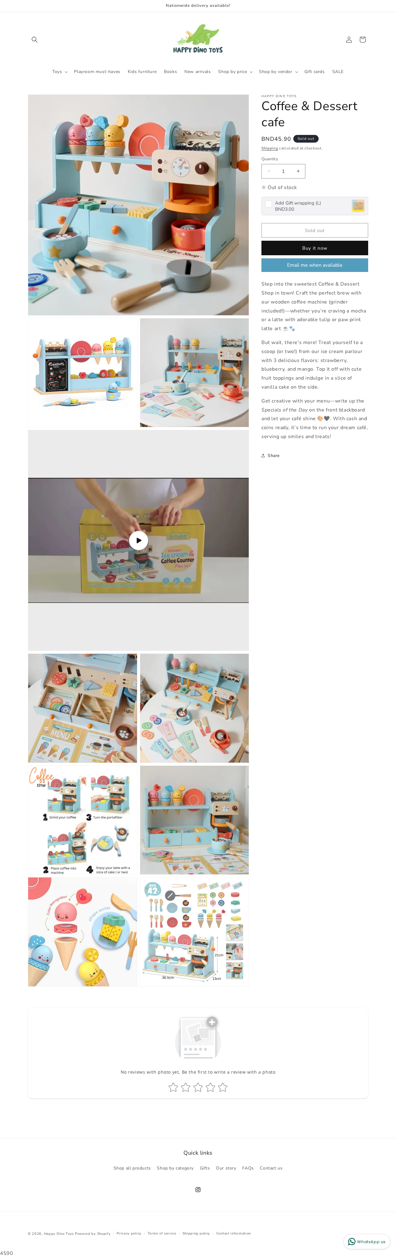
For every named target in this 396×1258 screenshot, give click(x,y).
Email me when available (314, 264)
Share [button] (274, 455)
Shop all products (132, 1168)
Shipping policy (196, 1233)
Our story (226, 1168)
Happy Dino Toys (59, 1233)
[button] (34, 39)
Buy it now (315, 248)
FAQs (248, 1168)
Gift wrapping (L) (298, 202)
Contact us (271, 1168)
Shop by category (175, 1168)
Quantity (269, 159)
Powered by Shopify (93, 1233)
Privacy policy (129, 1233)
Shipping (269, 148)
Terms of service (162, 1233)
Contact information (233, 1233)
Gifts (205, 1168)
